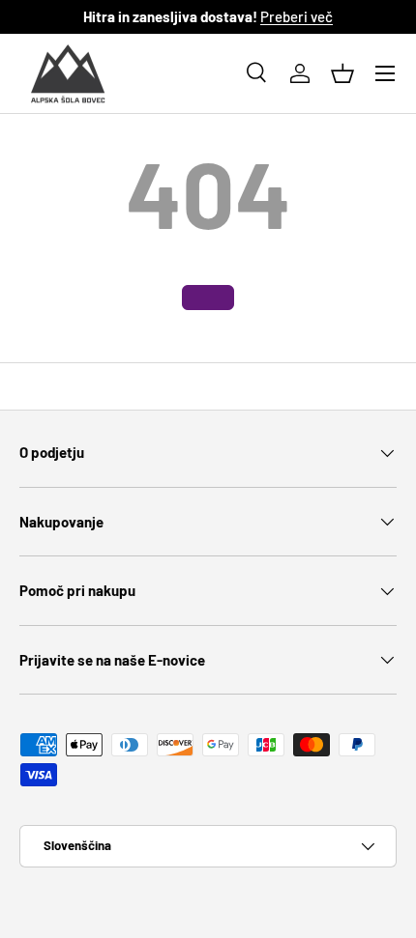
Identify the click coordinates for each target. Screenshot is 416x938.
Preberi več (296, 16)
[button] (342, 73)
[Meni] (385, 73)
